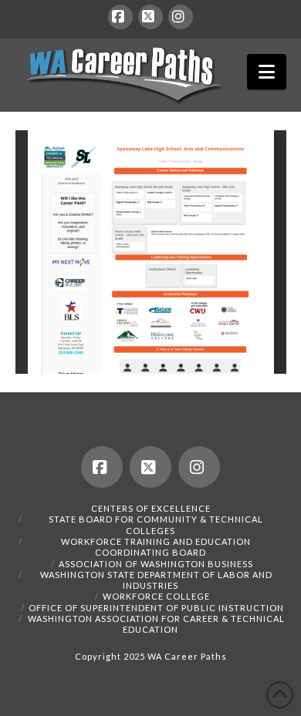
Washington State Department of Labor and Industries (156, 580)
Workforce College (156, 596)
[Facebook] (120, 17)
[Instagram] (180, 17)
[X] (150, 17)
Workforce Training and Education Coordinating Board (156, 546)
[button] (266, 71)
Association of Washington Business (156, 564)
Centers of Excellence (151, 508)
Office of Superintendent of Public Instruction (156, 608)
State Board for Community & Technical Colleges (156, 524)
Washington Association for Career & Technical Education (156, 623)
